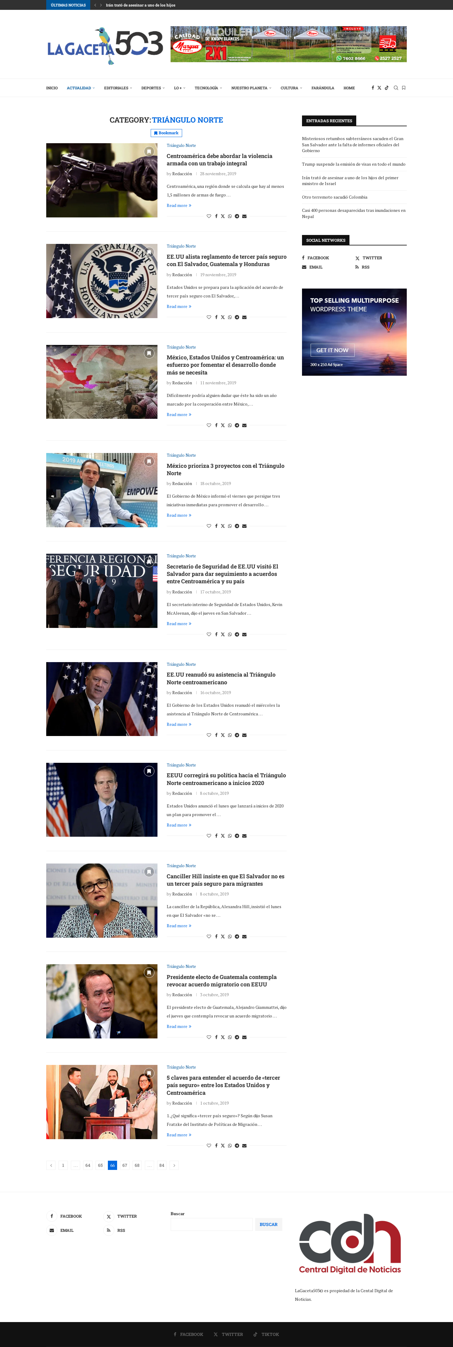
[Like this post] (209, 216)
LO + (178, 87)
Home (349, 87)
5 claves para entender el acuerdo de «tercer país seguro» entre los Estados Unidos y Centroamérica (223, 1085)
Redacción (182, 173)
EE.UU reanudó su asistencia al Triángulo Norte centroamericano (221, 678)
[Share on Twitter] (223, 216)
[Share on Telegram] (237, 216)
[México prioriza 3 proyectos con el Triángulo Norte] (101, 490)
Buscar (178, 1213)
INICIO (52, 87)
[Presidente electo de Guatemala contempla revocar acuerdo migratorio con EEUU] (101, 1001)
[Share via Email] (244, 216)
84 (161, 1165)
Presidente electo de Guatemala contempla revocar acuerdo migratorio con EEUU (222, 980)
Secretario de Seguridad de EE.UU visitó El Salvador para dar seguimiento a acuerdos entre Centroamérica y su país (222, 574)
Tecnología (206, 87)
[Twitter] (379, 88)
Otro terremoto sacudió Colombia (334, 197)
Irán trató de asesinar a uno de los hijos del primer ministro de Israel (166, 4)
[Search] (396, 88)
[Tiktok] (387, 88)
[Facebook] (373, 88)
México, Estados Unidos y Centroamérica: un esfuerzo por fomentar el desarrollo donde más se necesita (225, 365)
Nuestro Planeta (249, 87)
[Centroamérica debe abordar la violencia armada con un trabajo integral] (101, 180)
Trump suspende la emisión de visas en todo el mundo (354, 164)
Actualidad (79, 87)
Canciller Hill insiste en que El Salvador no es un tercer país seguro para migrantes (225, 879)
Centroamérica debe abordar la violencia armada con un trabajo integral (219, 159)
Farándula (323, 87)
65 (100, 1165)
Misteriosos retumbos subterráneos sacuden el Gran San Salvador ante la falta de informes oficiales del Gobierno (352, 144)
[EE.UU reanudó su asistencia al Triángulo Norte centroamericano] (101, 699)
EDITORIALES (116, 87)
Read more (177, 205)
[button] (95, 5)
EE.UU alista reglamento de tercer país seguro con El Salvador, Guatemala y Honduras (227, 260)
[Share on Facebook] (216, 216)
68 (137, 1165)
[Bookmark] (404, 88)
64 (87, 1165)
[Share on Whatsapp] (230, 216)
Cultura (289, 87)
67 (124, 1165)
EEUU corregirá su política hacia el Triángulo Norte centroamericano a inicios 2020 (226, 778)
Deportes (151, 87)
